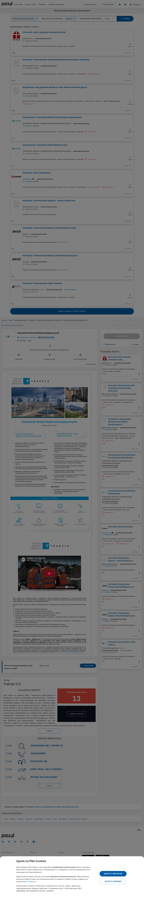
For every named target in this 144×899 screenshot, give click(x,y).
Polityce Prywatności (28, 881)
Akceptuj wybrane (113, 881)
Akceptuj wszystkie (113, 874)
